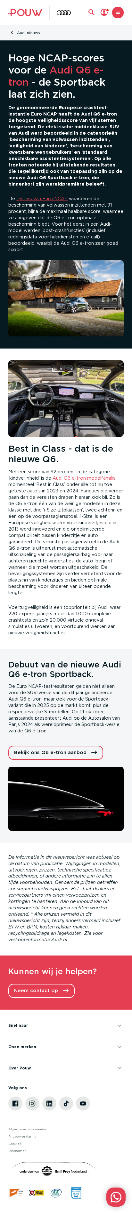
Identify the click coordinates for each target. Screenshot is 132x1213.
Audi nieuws (28, 33)
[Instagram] (32, 1104)
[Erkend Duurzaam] (56, 1192)
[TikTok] (66, 1104)
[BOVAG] (36, 1192)
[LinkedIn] (49, 1104)
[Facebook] (15, 1104)
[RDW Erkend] (16, 1192)
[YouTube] (83, 1104)
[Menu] (117, 12)
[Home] (25, 12)
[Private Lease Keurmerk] (76, 1192)
